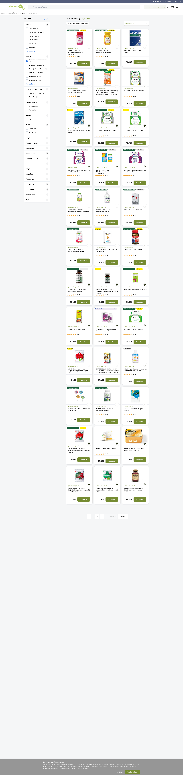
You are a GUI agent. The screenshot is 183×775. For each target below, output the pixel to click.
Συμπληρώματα (12, 13)
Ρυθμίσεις (119, 772)
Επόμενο (123, 516)
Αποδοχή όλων (132, 772)
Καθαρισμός (44, 19)
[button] (29, 6)
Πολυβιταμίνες (32, 13)
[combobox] (136, 23)
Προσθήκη (83, 63)
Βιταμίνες (22, 13)
